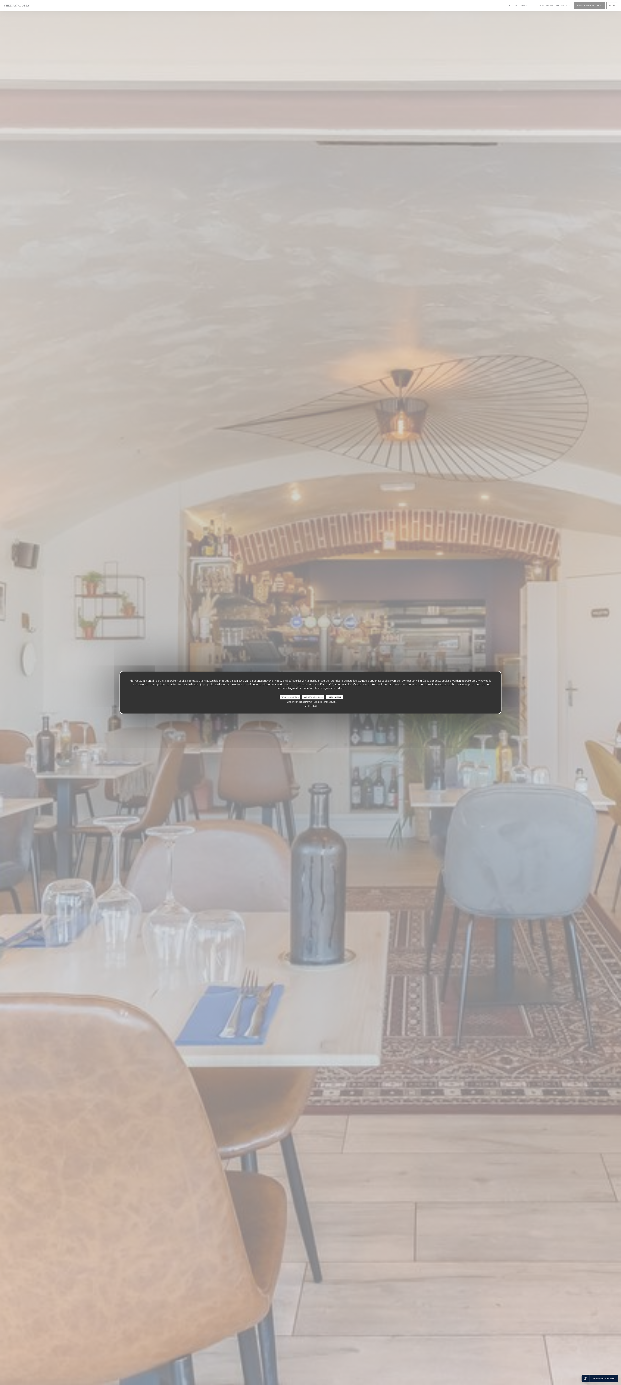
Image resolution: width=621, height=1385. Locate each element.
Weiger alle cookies (313, 697)
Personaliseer (334, 697)
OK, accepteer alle (290, 697)
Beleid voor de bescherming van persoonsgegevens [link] (312, 701)
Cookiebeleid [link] (311, 705)
